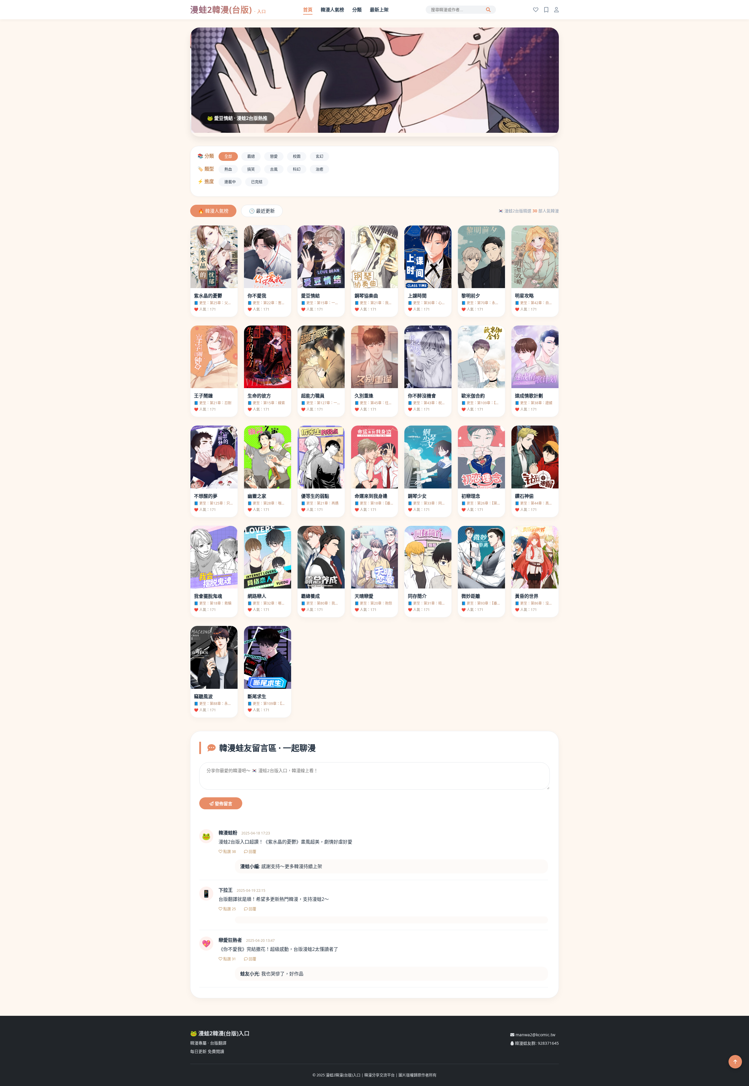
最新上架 (379, 9)
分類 (357, 9)
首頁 (307, 9)
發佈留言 (223, 803)
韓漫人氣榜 (332, 9)
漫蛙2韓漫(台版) (228, 9)
